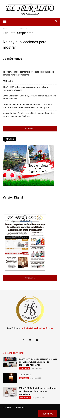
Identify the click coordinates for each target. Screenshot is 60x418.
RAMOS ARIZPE (25, 397)
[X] (30, 340)
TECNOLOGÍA (24, 368)
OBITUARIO (8, 81)
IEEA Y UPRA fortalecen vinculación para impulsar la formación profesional (25, 88)
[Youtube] (37, 340)
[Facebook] (23, 340)
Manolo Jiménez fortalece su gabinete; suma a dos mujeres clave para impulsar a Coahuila (29, 114)
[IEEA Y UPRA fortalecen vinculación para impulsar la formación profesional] (10, 391)
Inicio (5, 28)
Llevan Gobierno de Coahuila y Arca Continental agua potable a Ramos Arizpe (29, 97)
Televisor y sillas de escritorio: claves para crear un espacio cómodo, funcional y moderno (28, 73)
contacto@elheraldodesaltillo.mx (37, 328)
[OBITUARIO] (10, 378)
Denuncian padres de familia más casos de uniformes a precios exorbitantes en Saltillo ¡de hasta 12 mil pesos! (27, 106)
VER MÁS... (30, 128)
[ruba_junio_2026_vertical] (28, 184)
